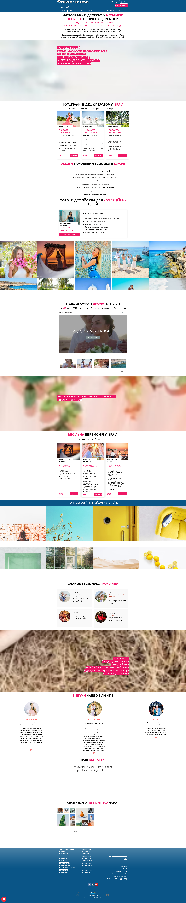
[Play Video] (67, 364)
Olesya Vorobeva (155, 719)
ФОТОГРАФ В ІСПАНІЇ (63, 858)
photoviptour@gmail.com (93, 770)
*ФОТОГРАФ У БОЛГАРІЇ (63, 869)
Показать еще (93, 295)
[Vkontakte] (89, 884)
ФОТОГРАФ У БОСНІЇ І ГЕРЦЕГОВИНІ (67, 867)
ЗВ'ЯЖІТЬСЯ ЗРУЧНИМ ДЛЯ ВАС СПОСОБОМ (117, 879)
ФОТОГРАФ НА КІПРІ (63, 853)
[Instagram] (93, 884)
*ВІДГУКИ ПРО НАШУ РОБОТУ (118, 856)
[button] (72, 11)
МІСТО (125, 859)
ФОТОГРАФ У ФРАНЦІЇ (63, 860)
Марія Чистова (93, 719)
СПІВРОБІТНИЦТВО (121, 871)
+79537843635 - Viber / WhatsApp (118, 873)
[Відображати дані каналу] (125, 313)
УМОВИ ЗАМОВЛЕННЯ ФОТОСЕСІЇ (117, 853)
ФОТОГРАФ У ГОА (62, 851)
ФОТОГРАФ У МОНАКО (64, 862)
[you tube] (96, 884)
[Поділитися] (122, 313)
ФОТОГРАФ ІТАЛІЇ (62, 856)
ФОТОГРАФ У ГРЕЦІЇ (63, 855)
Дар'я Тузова (31, 719)
